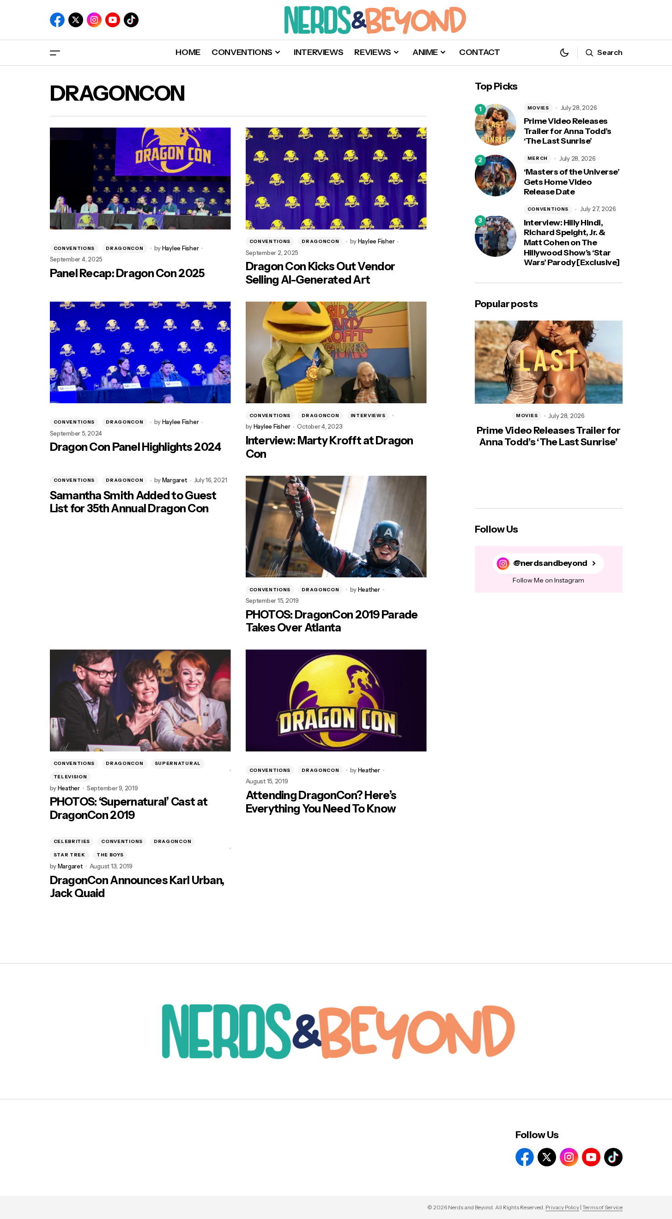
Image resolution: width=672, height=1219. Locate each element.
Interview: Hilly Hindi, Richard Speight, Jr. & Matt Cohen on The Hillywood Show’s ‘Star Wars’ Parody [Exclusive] (572, 242)
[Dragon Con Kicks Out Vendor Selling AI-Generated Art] (336, 178)
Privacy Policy (562, 1207)
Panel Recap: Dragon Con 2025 (127, 273)
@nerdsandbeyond (550, 563)
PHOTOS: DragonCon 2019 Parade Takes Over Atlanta (332, 621)
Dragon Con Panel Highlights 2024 (135, 447)
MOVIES (538, 108)
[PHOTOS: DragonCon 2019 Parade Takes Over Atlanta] (336, 527)
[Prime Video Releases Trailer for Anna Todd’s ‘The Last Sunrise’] (495, 125)
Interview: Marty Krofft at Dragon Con (329, 447)
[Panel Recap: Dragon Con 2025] (140, 178)
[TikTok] (131, 20)
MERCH (537, 158)
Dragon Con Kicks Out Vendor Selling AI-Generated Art (320, 273)
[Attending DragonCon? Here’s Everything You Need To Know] (336, 700)
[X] (76, 20)
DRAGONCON (124, 248)
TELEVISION (70, 777)
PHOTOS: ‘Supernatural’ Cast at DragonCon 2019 (128, 808)
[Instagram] (94, 20)
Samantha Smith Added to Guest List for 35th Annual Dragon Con (133, 502)
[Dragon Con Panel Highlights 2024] (140, 353)
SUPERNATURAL (178, 763)
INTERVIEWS (368, 415)
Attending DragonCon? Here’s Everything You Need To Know (321, 802)
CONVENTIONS (74, 248)
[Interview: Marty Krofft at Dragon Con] (336, 353)
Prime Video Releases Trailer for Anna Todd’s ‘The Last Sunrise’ (567, 131)
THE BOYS (110, 855)
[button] (55, 52)
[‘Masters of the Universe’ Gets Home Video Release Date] (495, 175)
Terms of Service (602, 1207)
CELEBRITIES (72, 841)
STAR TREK (69, 855)
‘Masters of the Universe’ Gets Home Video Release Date (572, 182)
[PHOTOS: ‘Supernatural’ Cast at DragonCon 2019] (140, 700)
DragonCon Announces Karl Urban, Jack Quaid (137, 887)
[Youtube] (112, 20)
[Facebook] (57, 20)
